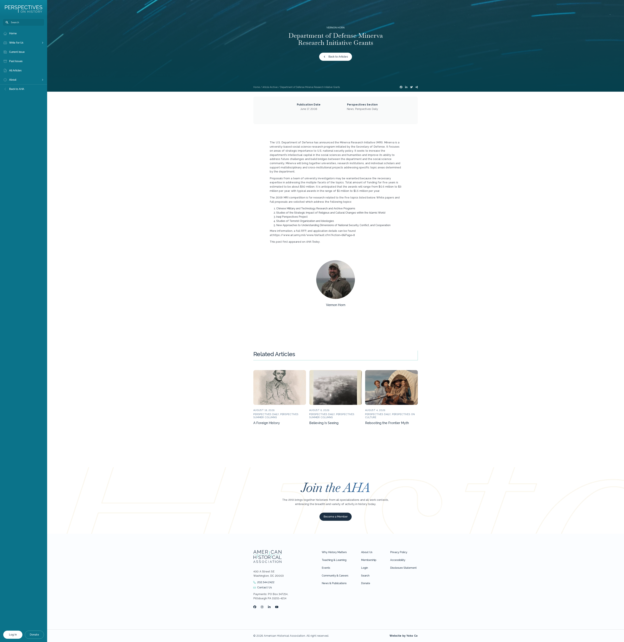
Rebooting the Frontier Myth (387, 423)
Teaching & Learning (334, 560)
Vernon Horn (335, 27)
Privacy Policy (398, 552)
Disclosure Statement (403, 567)
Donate (34, 634)
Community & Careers (335, 575)
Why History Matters (334, 552)
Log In (13, 634)
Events (326, 567)
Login (364, 567)
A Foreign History (266, 423)
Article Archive (270, 87)
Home (256, 87)
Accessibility (397, 560)
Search (365, 575)
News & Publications (334, 583)
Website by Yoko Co (404, 635)
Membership (368, 560)
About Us (366, 552)
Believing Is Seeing (323, 423)
